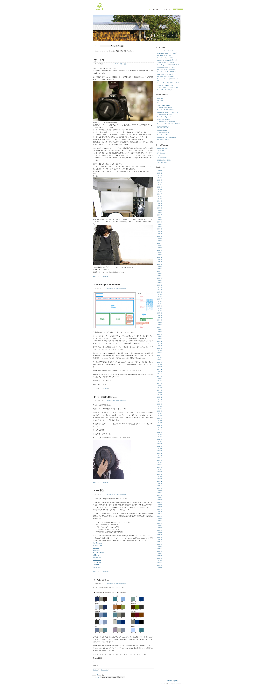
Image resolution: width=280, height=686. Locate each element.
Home (97, 46)
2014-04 (159, 388)
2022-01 (159, 189)
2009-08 (159, 518)
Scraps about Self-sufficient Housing (167, 121)
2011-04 (159, 472)
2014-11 (159, 371)
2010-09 (159, 488)
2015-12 (159, 343)
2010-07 (159, 493)
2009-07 (159, 521)
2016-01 (159, 341)
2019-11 (159, 233)
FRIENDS (160, 100)
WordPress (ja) (97, 543)
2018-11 (159, 261)
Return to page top (172, 681)
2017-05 (159, 304)
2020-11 (159, 206)
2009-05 (159, 525)
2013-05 (159, 413)
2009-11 (159, 511)
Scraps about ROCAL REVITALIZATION (163, 127)
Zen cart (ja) (97, 562)
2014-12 (159, 369)
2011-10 (159, 458)
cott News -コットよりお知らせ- (166, 69)
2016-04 (159, 334)
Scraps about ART (162, 130)
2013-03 (159, 418)
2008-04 (159, 556)
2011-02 (159, 476)
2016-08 (159, 325)
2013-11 (159, 399)
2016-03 (159, 336)
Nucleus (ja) (97, 557)
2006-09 (159, 565)
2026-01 (159, 170)
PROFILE (160, 98)
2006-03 (159, 567)
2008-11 (159, 539)
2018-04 (159, 278)
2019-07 (159, 243)
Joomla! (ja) (96, 550)
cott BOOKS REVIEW (163, 139)
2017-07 (159, 299)
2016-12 (159, 315)
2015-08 (159, 353)
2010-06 (159, 495)
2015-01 (159, 367)
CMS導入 (99, 490)
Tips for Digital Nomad (163, 105)
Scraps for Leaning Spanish (164, 107)
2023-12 (159, 175)
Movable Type (97, 545)
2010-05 (159, 497)
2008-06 (159, 551)
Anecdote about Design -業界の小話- (116, 64)
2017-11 (159, 290)
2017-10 (159, 292)
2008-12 (159, 537)
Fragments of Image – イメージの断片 (167, 53)
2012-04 (159, 444)
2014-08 (159, 378)
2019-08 (159, 240)
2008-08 (159, 546)
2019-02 (159, 254)
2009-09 (159, 516)
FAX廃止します (162, 153)
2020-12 (159, 203)
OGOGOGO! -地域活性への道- (166, 67)
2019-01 (159, 257)
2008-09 (159, 544)
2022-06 (159, 185)
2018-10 (159, 264)
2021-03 (159, 199)
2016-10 (159, 320)
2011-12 (159, 453)
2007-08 (159, 563)
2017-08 (159, 297)
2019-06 (159, 245)
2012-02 (159, 448)
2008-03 (159, 558)
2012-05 (159, 441)
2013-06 (159, 411)
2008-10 (159, 542)
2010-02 (159, 504)
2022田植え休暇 (162, 162)
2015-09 (159, 350)
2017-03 (159, 308)
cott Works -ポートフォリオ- (165, 51)
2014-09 (159, 376)
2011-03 (159, 474)
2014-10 (159, 374)
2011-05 (159, 469)
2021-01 (159, 201)
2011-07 (159, 465)
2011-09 (159, 460)
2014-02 (159, 392)
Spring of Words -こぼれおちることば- (168, 87)
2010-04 (159, 500)
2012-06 (159, 439)
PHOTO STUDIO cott (105, 397)
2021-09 (159, 192)
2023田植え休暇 (162, 157)
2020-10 (159, 208)
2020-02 (159, 227)
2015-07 (159, 355)
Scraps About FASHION (164, 135)
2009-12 (159, 509)
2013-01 (159, 423)
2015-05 (159, 360)
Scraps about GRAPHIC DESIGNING (167, 112)
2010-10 (159, 486)
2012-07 (159, 437)
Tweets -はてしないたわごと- (165, 85)
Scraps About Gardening (163, 119)
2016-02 (159, 339)
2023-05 (159, 180)
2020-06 (159, 217)
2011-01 (159, 479)
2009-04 (159, 528)
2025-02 (159, 173)
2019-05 (159, 247)
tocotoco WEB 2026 (162, 148)
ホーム (97, 677)
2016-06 (159, 329)
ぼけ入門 (99, 60)
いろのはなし (101, 579)
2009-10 (159, 514)
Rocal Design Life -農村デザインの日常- (168, 65)
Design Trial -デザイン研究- (165, 58)
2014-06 (159, 383)
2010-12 (159, 481)
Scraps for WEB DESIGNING (165, 110)
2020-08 (159, 213)
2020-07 (159, 215)
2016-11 (159, 318)
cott (167, 683)
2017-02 (159, 311)
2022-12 (159, 182)
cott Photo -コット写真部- (164, 55)
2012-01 (159, 451)
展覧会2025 (160, 150)
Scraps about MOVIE (163, 132)
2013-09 (159, 404)
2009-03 (159, 530)
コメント (95, 276)
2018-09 (159, 266)
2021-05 (159, 196)
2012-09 (159, 432)
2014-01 (159, 395)
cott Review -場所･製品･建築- (165, 76)
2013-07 (159, 409)
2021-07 (159, 194)
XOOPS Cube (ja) (98, 552)
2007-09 (159, 560)
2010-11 (159, 483)
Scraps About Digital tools (164, 117)
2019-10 (159, 236)
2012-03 (159, 446)
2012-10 (159, 430)
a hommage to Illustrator (107, 284)
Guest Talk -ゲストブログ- (164, 90)
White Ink (160, 155)
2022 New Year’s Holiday (164, 160)
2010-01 (159, 507)
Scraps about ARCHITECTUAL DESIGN (168, 124)
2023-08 (159, 178)
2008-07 (159, 549)
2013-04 (159, 416)
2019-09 (159, 238)
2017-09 (159, 294)
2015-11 (159, 345)
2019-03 (159, 252)
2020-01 (159, 229)
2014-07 (159, 381)
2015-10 (159, 348)
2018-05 (159, 276)
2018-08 (159, 269)
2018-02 (159, 283)
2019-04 (159, 250)
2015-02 (159, 364)
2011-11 (159, 455)
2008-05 (159, 553)
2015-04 (159, 362)
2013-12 (159, 397)
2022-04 (159, 187)
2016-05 (159, 332)
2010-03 (159, 502)
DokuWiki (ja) (97, 567)
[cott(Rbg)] (100, 7)
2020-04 (159, 222)
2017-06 (159, 301)
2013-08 (159, 406)
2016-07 (159, 327)
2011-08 (159, 462)
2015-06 (159, 357)
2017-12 (159, 287)
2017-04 (159, 306)
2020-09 (159, 210)
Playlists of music (162, 103)
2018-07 (159, 271)
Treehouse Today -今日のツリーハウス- (168, 83)
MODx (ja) (96, 555)
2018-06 (159, 273)
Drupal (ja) (96, 548)
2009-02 (159, 532)
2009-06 (159, 523)
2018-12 (159, 259)
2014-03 (159, 390)
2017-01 (159, 313)
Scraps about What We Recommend (166, 137)
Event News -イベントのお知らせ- (167, 72)
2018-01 (159, 285)
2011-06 (159, 467)
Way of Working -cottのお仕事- (165, 62)
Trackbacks (104, 276)
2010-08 (159, 490)
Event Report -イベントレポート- (166, 74)
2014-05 (159, 385)
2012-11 (159, 427)
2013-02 (159, 420)
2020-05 (159, 220)
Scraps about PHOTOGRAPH (165, 114)
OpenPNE (96, 564)
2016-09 (159, 322)
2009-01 (159, 535)
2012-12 (159, 425)
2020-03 (159, 224)
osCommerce (97, 560)
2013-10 (159, 402)
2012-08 (159, 434)
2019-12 (159, 231)
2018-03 (159, 280)
